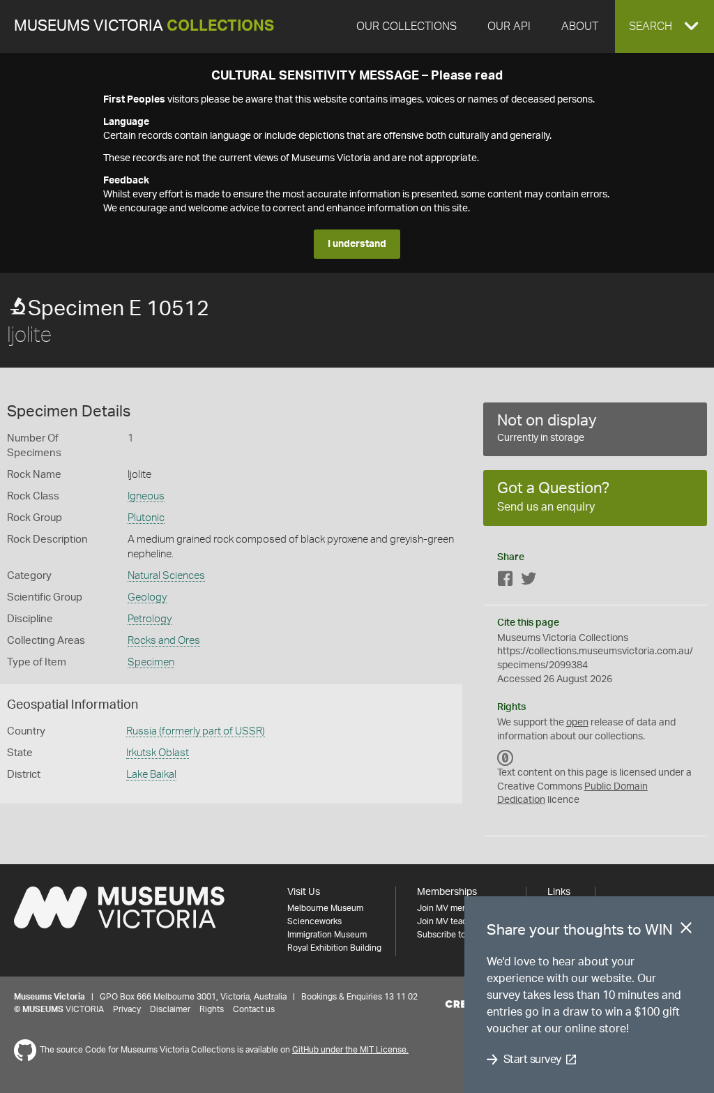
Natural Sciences (166, 576)
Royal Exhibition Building (334, 948)
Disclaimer (170, 1009)
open (577, 723)
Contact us (254, 1009)
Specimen (151, 662)
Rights (211, 1009)
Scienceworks (314, 921)
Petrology (150, 619)
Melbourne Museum (325, 908)
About (579, 26)
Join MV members (451, 908)
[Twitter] (528, 581)
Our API (509, 26)
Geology (147, 597)
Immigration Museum (327, 934)
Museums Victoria (144, 26)
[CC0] (505, 757)
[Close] (686, 930)
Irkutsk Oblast (157, 753)
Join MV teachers (450, 921)
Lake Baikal (151, 774)
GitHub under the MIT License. (350, 1050)
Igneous (146, 496)
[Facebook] (505, 581)
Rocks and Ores (164, 640)
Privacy (127, 1009)
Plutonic (146, 518)
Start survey (532, 1059)
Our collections (406, 26)
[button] (664, 26)
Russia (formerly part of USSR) (195, 731)
